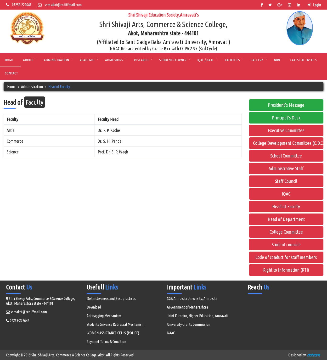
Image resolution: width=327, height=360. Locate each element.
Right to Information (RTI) (286, 270)
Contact (11, 73)
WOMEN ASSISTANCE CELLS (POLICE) (113, 333)
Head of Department (286, 219)
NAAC (171, 333)
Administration (56, 60)
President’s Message (286, 105)
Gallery (257, 60)
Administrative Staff (286, 168)
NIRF (277, 60)
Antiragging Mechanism (104, 316)
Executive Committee (286, 130)
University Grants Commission (188, 324)
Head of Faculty (286, 206)
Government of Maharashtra (187, 307)
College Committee (286, 232)
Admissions (114, 60)
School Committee (286, 155)
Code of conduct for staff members (286, 257)
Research (141, 60)
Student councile (286, 244)
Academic (87, 60)
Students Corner (172, 60)
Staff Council (286, 181)
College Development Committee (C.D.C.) (288, 143)
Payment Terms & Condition (106, 341)
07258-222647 (20, 5)
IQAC (286, 194)
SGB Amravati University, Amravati (192, 298)
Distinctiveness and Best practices (111, 298)
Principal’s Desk (286, 117)
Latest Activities (303, 60)
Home (9, 60)
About (28, 60)
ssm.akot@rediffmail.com (62, 5)
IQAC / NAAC (205, 60)
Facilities (232, 60)
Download (94, 307)
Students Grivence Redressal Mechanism (115, 324)
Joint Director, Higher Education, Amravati (197, 316)
